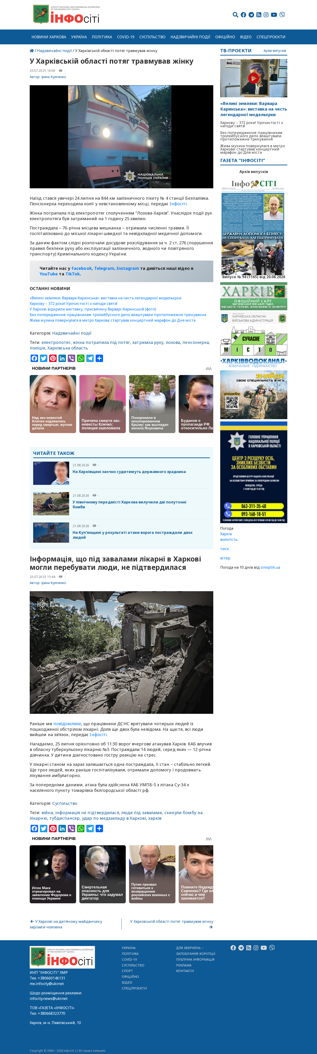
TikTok (72, 274)
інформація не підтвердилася (87, 812)
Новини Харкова (49, 36)
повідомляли (67, 723)
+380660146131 (51, 978)
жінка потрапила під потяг (101, 342)
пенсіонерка (195, 342)
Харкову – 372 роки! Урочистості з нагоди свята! (73, 303)
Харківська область (67, 348)
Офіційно (225, 36)
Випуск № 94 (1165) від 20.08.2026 (253, 276)
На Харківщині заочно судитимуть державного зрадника (129, 471)
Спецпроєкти (271, 36)
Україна (79, 36)
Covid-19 (126, 36)
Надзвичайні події (190, 36)
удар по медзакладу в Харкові (114, 818)
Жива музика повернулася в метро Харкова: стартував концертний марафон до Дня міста (112, 320)
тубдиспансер (64, 818)
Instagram (127, 268)
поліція (37, 348)
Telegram (104, 268)
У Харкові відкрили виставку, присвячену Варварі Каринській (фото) (93, 309)
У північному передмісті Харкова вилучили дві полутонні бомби (129, 504)
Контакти (185, 971)
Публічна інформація (195, 959)
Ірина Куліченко (53, 77)
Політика (102, 36)
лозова (173, 342)
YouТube (49, 274)
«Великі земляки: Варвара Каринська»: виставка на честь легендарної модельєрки (105, 297)
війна (47, 812)
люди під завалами (141, 812)
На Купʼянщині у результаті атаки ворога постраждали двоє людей (133, 535)
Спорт (127, 971)
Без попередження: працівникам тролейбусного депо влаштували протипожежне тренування (118, 314)
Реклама (184, 965)
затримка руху (147, 342)
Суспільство (152, 36)
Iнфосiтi (178, 203)
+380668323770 (51, 1013)
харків (155, 818)
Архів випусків (275, 51)
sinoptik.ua (270, 567)
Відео (246, 36)
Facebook (81, 268)
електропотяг (56, 342)
